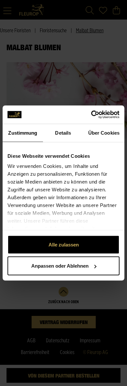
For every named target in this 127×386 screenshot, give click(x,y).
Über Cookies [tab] (104, 132)
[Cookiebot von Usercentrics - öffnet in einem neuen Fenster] (91, 115)
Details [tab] (63, 132)
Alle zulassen (64, 244)
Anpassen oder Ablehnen (60, 266)
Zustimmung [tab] (22, 132)
